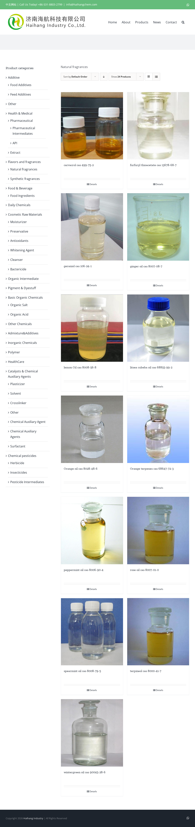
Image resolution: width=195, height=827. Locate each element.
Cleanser (16, 260)
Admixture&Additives (23, 333)
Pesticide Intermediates (27, 482)
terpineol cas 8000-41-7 (145, 671)
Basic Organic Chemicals (25, 297)
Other (12, 104)
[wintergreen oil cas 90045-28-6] (92, 733)
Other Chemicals (20, 324)
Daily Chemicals (19, 205)
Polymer (14, 352)
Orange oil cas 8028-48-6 (81, 468)
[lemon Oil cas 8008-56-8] (92, 328)
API (15, 143)
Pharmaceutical (21, 121)
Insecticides (18, 472)
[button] (183, 21)
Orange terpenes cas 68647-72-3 (152, 468)
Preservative (19, 231)
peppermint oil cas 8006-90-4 (83, 570)
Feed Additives (20, 94)
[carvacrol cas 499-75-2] (92, 125)
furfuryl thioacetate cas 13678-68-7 (153, 165)
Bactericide (18, 269)
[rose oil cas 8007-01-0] (158, 530)
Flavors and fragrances (24, 162)
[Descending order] (103, 77)
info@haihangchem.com (81, 4)
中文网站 (11, 4)
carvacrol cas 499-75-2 (79, 165)
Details (93, 184)
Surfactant (17, 446)
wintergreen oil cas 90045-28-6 (84, 772)
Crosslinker (18, 403)
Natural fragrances (23, 169)
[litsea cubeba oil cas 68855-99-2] (158, 328)
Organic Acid (19, 314)
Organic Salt (19, 305)
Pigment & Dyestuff (22, 288)
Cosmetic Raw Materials (25, 214)
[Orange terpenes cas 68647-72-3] (158, 429)
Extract (15, 152)
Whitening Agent (22, 250)
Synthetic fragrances (25, 179)
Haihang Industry (33, 818)
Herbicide (17, 463)
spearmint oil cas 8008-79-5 (82, 671)
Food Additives (20, 85)
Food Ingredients (22, 196)
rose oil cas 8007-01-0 (144, 570)
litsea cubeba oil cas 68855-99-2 (151, 367)
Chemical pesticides (22, 456)
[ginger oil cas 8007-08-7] (158, 227)
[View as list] (156, 76)
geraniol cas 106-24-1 (78, 266)
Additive (14, 77)
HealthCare (16, 362)
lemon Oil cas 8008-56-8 (80, 367)
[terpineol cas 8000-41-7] (158, 632)
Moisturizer (18, 222)
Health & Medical (20, 113)
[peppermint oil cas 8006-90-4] (92, 530)
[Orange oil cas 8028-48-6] (92, 429)
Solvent (15, 393)
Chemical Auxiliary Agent (28, 422)
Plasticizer (17, 384)
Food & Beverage (20, 188)
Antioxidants (19, 241)
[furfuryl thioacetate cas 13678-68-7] (158, 125)
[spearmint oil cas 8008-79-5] (92, 631)
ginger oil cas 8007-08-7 (146, 266)
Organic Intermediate (23, 279)
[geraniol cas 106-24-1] (92, 226)
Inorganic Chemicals (22, 343)
